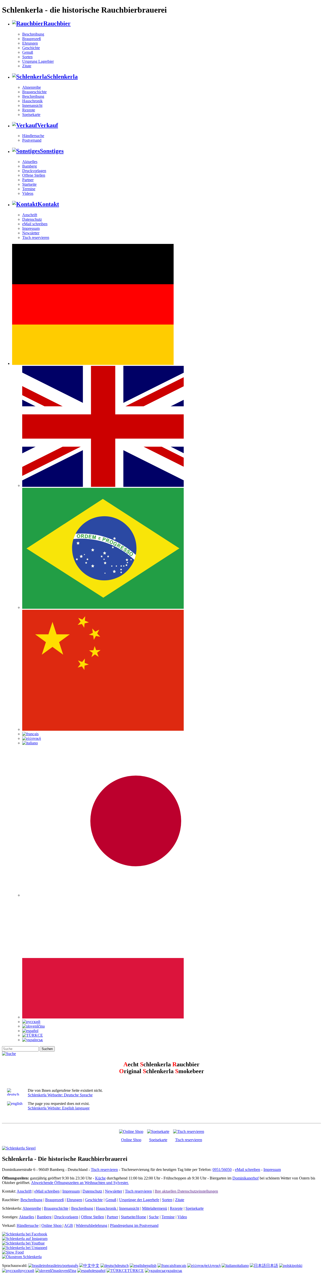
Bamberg (29, 166)
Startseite (29, 184)
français (180, 1265)
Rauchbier (57, 23)
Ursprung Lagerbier (38, 61)
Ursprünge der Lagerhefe (139, 1200)
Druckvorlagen (34, 171)
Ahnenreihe (31, 87)
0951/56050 (222, 1169)
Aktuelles (29, 161)
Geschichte (31, 48)
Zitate (26, 66)
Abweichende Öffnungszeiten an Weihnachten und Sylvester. (80, 1182)
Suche (154, 1217)
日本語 (272, 1265)
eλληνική (213, 1265)
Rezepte (28, 110)
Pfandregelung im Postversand (134, 1225)
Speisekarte (31, 114)
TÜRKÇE (135, 1270)
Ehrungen (30, 43)
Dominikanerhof (245, 1178)
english (150, 1265)
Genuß (27, 52)
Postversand (31, 140)
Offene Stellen (33, 175)
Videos (27, 193)
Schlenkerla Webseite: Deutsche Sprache (60, 1095)
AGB (68, 1225)
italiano (243, 1265)
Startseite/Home (133, 1217)
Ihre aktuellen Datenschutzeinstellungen (186, 1191)
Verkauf (47, 125)
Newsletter (30, 233)
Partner (28, 180)
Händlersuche (33, 136)
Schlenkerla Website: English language (59, 1108)
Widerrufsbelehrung (91, 1225)
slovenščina (67, 1270)
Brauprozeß (31, 39)
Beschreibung (33, 34)
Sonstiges (52, 151)
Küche (100, 1178)
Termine (28, 189)
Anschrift (29, 215)
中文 (95, 1265)
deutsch (123, 1265)
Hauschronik (32, 101)
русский (27, 1270)
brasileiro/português (62, 1265)
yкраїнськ (174, 1270)
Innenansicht (32, 105)
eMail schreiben (34, 224)
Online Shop (131, 1140)
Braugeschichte (34, 92)
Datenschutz (32, 219)
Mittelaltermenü (154, 1208)
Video (182, 1217)
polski (297, 1265)
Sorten (27, 57)
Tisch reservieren (35, 237)
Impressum (31, 228)
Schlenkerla (62, 76)
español (99, 1270)
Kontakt (48, 204)
